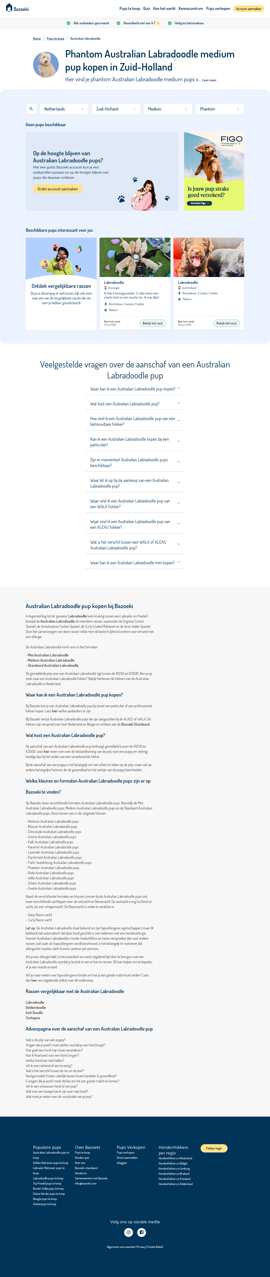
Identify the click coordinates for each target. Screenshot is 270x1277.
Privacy (141, 1247)
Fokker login (214, 1148)
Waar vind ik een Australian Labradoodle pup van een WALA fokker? (130, 503)
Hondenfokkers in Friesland (174, 1179)
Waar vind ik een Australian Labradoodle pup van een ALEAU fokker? (130, 524)
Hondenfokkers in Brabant (174, 1173)
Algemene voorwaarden (121, 1247)
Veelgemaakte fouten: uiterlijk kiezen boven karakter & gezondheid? (71, 1075)
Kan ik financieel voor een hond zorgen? (52, 1055)
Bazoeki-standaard (86, 1168)
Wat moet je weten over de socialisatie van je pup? (59, 1096)
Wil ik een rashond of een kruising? (49, 1065)
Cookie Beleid (155, 1247)
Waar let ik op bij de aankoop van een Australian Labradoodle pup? (129, 483)
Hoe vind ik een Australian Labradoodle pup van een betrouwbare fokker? (132, 421)
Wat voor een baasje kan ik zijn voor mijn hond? (57, 1091)
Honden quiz (82, 1157)
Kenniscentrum (191, 8)
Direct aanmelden (127, 1157)
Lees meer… (210, 80)
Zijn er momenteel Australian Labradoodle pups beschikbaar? (129, 462)
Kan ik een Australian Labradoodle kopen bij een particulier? (129, 441)
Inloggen (122, 1163)
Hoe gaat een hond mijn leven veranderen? (54, 1050)
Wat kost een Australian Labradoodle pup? (124, 403)
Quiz (146, 8)
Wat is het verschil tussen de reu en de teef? (55, 1070)
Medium (154, 109)
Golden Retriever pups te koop (50, 1163)
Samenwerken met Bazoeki (91, 1178)
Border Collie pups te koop (48, 1188)
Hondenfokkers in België (173, 1163)
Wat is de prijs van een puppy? (45, 1039)
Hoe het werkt (164, 8)
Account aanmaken (248, 9)
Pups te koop (130, 8)
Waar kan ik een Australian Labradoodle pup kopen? (132, 389)
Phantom (207, 109)
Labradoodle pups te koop (48, 1178)
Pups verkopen (218, 8)
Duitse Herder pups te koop (49, 1194)
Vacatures (81, 1173)
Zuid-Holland (107, 109)
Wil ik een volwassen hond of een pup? (52, 1086)
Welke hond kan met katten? (45, 1060)
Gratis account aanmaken (58, 188)
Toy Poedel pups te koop (47, 1183)
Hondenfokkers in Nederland (175, 1158)
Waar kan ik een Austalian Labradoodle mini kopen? (132, 562)
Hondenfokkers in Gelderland (176, 1184)
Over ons (80, 1163)
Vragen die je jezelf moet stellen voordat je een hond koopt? (65, 1044)
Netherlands (54, 109)
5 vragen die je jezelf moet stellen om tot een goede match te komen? (72, 1081)
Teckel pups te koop (44, 1204)
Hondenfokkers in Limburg (174, 1168)
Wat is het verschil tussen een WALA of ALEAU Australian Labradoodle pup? (128, 544)
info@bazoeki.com (86, 1183)
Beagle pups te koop (45, 1199)
